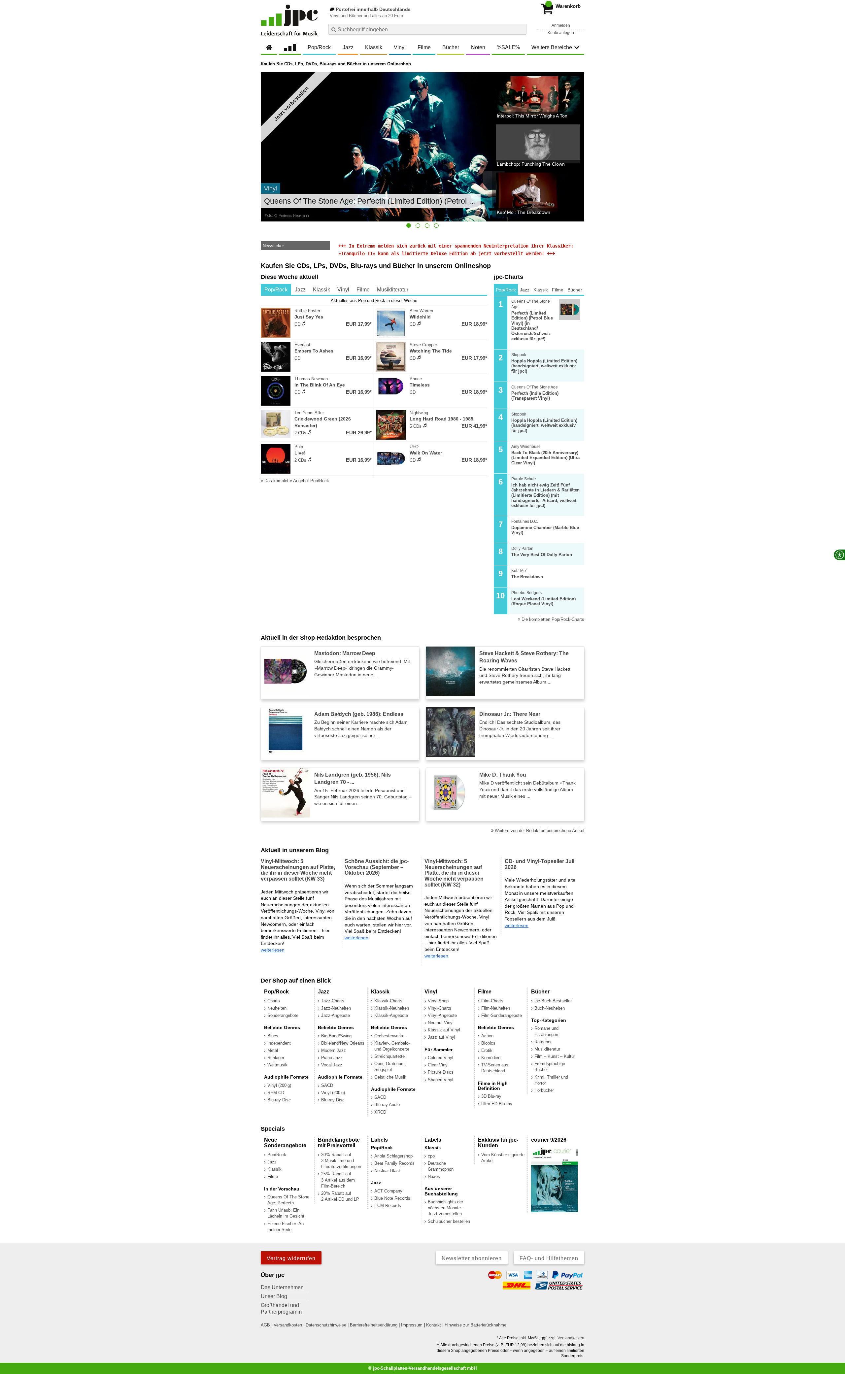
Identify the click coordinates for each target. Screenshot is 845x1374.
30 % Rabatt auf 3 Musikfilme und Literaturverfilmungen (341, 1160)
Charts (273, 1000)
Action (487, 1035)
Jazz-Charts (332, 1000)
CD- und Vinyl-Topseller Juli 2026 (539, 864)
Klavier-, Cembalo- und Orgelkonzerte (392, 1046)
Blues (272, 1035)
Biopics (488, 1043)
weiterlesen (273, 950)
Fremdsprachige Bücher (549, 1066)
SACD (327, 1085)
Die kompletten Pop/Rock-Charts (552, 619)
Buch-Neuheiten (549, 1008)
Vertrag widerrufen (291, 1258)
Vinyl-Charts (439, 1008)
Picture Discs (441, 1072)
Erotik (486, 1050)
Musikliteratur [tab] (392, 289)
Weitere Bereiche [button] (551, 47)
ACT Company (388, 1191)
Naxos (434, 1176)
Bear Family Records (394, 1163)
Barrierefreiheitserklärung (373, 1325)
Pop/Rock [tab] (275, 289)
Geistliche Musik (390, 1077)
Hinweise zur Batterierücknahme (475, 1325)
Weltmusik (277, 1064)
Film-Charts (492, 1000)
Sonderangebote (282, 1015)
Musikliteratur (547, 1049)
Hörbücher (544, 1090)
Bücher (450, 47)
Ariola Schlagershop (393, 1156)
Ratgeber (543, 1041)
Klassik (373, 47)
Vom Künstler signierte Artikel (502, 1157)
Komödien (490, 1057)
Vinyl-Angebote (442, 1015)
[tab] (409, 225)
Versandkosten (288, 1325)
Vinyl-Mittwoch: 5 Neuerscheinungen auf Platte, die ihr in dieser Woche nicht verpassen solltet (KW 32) (454, 872)
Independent (279, 1043)
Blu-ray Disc (279, 1099)
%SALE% (508, 47)
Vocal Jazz (331, 1064)
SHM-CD (275, 1092)
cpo (431, 1156)
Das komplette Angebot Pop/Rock (296, 480)
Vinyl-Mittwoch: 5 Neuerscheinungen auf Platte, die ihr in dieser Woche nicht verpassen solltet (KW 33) (298, 870)
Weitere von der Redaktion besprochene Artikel (538, 830)
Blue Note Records (392, 1198)
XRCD (380, 1112)
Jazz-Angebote (335, 1015)
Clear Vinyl (438, 1064)
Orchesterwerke (389, 1035)
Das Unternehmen (282, 1287)
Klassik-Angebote (391, 1015)
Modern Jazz (333, 1050)
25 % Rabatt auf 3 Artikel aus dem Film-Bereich (338, 1179)
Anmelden (561, 25)
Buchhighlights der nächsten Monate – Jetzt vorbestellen (446, 1207)
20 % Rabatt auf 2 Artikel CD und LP (340, 1196)
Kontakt (433, 1325)
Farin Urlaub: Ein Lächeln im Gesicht (285, 1213)
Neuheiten (277, 1008)
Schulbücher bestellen (449, 1221)
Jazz (348, 47)
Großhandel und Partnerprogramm (281, 1308)
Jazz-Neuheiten (336, 1008)
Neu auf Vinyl (441, 1022)
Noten (478, 47)
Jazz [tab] (300, 289)
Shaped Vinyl (440, 1079)
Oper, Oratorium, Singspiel (390, 1066)
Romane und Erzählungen (546, 1031)
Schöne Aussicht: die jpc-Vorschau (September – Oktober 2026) (377, 867)
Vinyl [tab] (343, 289)
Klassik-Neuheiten (391, 1008)
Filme (424, 47)
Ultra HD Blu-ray (496, 1103)
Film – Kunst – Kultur (554, 1056)
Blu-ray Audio (387, 1104)
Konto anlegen (561, 32)
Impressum (411, 1325)
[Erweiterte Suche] (520, 29)
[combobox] (427, 29)
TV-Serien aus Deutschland (494, 1067)
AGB (265, 1325)
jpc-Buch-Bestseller (553, 1000)
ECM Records (387, 1205)
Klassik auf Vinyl (444, 1029)
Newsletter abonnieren (472, 1258)
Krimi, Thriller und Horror (551, 1080)
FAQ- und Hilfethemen (549, 1258)
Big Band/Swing (336, 1035)
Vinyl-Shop (438, 1000)
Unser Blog (274, 1296)
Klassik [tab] (321, 289)
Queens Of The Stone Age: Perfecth (288, 1199)
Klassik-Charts (388, 1000)
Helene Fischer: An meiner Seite (285, 1226)
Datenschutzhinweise (326, 1325)
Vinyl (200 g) (279, 1085)
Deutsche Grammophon (441, 1166)
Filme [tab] (363, 289)
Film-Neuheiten (495, 1008)
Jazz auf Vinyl (441, 1037)
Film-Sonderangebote (501, 1015)
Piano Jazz (332, 1057)
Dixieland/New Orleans (342, 1043)
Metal (272, 1050)
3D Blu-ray (491, 1096)
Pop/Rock (319, 47)
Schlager (275, 1057)
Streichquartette (389, 1056)
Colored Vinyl (440, 1057)
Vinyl (400, 47)
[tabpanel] (374, 391)
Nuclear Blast (387, 1170)
